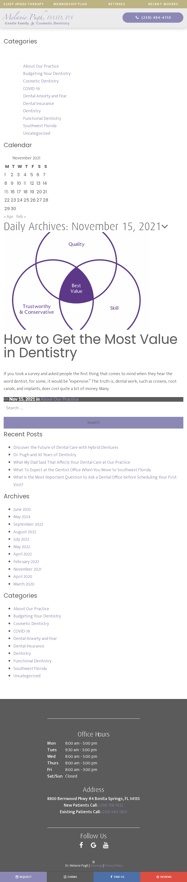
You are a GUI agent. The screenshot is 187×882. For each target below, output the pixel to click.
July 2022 (21, 539)
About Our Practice (41, 66)
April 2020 (22, 576)
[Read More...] (6, 399)
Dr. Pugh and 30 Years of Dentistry (44, 455)
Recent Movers (163, 4)
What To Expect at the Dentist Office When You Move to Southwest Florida (82, 470)
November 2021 (27, 569)
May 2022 (21, 547)
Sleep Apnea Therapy (23, 4)
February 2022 (26, 561)
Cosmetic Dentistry (41, 81)
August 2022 (24, 532)
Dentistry (32, 111)
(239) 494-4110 (155, 17)
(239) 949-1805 (114, 812)
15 (6, 192)
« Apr (8, 216)
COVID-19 (31, 88)
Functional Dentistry (42, 118)
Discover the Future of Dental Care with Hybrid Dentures (65, 447)
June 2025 (22, 509)
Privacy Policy (113, 865)
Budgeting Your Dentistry (47, 73)
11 (25, 183)
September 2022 (28, 524)
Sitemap (96, 865)
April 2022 (22, 554)
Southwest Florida (39, 126)
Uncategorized (36, 133)
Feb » (21, 216)
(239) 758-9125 (111, 805)
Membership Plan (70, 4)
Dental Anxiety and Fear (45, 96)
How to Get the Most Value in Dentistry (91, 346)
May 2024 (21, 517)
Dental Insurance (38, 103)
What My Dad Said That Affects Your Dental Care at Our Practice (72, 462)
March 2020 (23, 584)
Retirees (116, 4)
